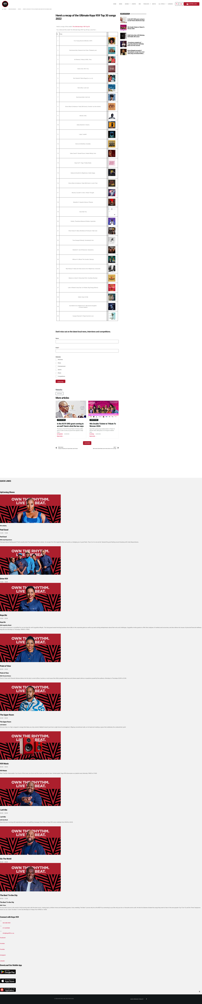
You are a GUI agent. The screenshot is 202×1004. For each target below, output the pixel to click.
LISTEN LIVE (191, 4)
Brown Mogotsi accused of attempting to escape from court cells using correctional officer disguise (136, 53)
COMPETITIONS (94, 419)
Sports (59, 369)
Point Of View (61, 419)
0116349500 (6, 928)
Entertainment (61, 366)
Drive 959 (4, 579)
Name (57, 338)
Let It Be (3, 810)
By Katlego (92, 434)
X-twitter (2, 943)
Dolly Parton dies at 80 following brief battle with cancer (136, 35)
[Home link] (5, 4)
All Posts (59, 393)
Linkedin (2, 961)
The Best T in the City (8, 895)
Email (57, 347)
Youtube (2, 949)
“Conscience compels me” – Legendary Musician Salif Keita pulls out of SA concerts (136, 44)
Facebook (2, 937)
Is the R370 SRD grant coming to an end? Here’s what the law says (136, 19)
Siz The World (5, 859)
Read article (60, 436)
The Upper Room (7, 715)
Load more (87, 443)
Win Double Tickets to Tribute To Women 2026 (136, 27)
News (59, 363)
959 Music (4, 764)
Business (60, 359)
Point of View (5, 666)
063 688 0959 (6, 923)
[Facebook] (146, 999)
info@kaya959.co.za (8, 933)
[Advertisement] (87, 463)
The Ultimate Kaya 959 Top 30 (81, 26)
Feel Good (4, 530)
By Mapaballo (60, 434)
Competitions (61, 376)
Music (59, 373)
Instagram (3, 955)
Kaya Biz (3, 615)
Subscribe (60, 382)
